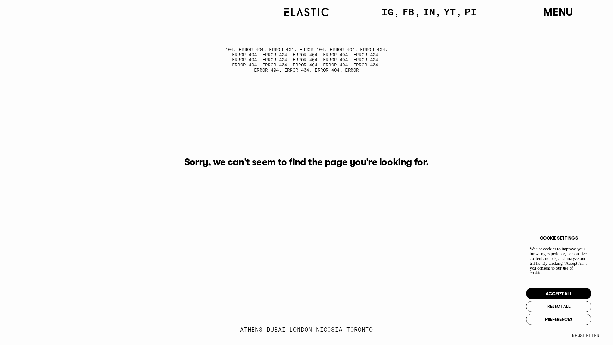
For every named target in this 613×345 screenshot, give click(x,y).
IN (429, 12)
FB (408, 12)
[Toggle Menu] (580, 12)
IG (388, 12)
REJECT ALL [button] (559, 306)
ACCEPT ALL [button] (559, 293)
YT (450, 12)
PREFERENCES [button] (558, 319)
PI (471, 12)
